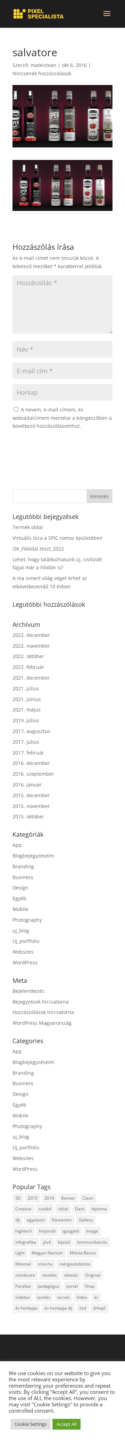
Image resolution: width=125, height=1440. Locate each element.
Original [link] (92, 1275)
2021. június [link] (26, 699)
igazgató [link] (70, 1231)
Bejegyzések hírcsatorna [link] (40, 1001)
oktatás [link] (71, 1275)
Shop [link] (89, 1286)
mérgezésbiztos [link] (74, 1264)
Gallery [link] (86, 1220)
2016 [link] (49, 1198)
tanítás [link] (43, 1297)
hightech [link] (23, 1231)
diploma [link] (99, 1209)
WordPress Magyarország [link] (42, 1023)
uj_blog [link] (20, 930)
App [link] (17, 845)
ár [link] (96, 1297)
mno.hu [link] (45, 1264)
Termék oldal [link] (27, 527)
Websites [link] (23, 951)
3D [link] (18, 1198)
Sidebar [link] (22, 1297)
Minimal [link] (23, 1264)
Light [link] (20, 1253)
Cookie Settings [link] (31, 1424)
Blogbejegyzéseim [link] (33, 855)
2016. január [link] (27, 784)
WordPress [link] (25, 962)
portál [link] (72, 1286)
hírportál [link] (47, 1231)
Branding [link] (23, 866)
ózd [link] (82, 1308)
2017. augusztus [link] (31, 731)
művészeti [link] (25, 1275)
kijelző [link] (64, 1242)
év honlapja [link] (26, 1308)
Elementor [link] (62, 1220)
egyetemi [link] (36, 1220)
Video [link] (81, 1297)
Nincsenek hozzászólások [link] (41, 73)
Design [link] (20, 887)
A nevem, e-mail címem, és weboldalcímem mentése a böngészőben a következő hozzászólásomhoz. (62, 417)
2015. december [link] (31, 795)
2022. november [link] (31, 645)
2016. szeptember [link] (33, 773)
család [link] (45, 1209)
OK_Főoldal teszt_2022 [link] (38, 548)
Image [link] (92, 1231)
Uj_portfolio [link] (25, 941)
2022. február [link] (28, 667)
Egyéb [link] (19, 898)
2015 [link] (33, 1198)
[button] (106, 18)
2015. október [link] (28, 816)
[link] (39, 14)
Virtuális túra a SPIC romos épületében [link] (57, 538)
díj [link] (17, 1220)
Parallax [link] (23, 1286)
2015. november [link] (31, 806)
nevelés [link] (49, 1275)
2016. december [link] (31, 763)
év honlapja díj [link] (58, 1308)
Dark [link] (79, 1209)
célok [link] (63, 1209)
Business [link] (22, 877)
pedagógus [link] (48, 1286)
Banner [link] (68, 1198)
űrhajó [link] (99, 1308)
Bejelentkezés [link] (28, 991)
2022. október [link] (28, 656)
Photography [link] (27, 920)
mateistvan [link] (43, 65)
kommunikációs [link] (92, 1242)
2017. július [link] (25, 742)
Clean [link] (87, 1198)
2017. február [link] (28, 752)
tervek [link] (63, 1297)
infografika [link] (25, 1242)
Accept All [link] (66, 1424)
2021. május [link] (26, 709)
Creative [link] (23, 1209)
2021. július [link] (25, 688)
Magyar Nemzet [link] (47, 1253)
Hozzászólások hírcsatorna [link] (43, 1012)
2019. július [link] (25, 720)
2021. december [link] (31, 677)
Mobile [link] (20, 909)
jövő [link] (47, 1242)
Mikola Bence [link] (83, 1253)
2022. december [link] (31, 635)
